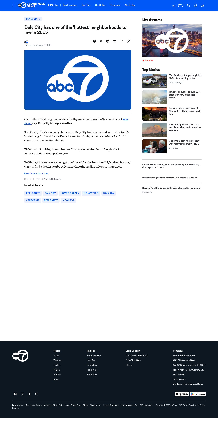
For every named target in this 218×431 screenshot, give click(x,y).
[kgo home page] (20, 356)
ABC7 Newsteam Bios (184, 360)
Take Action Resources (137, 355)
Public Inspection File (129, 405)
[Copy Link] (128, 41)
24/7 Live (53, 5)
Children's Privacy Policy (53, 405)
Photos (56, 374)
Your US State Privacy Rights (77, 405)
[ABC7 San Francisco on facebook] (15, 394)
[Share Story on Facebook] (94, 41)
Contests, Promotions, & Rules (188, 384)
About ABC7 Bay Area (184, 355)
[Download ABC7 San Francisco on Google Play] (198, 394)
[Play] (172, 40)
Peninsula (115, 5)
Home (56, 355)
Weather (57, 360)
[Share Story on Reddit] (107, 41)
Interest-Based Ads (110, 405)
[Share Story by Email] (121, 41)
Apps (55, 379)
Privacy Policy (17, 405)
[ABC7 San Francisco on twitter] (22, 394)
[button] (14, 5)
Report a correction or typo (36, 173)
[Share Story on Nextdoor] (114, 41)
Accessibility (179, 374)
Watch (56, 370)
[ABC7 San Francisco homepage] (31, 5)
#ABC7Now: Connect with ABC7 (189, 365)
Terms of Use (95, 405)
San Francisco (70, 5)
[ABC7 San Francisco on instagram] (29, 394)
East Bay (86, 5)
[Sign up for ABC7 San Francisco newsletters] (37, 394)
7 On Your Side (133, 360)
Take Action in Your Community (188, 370)
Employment (179, 379)
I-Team (129, 365)
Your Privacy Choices (34, 405)
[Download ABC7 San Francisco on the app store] (182, 394)
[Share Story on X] (101, 41)
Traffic (56, 365)
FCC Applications (146, 405)
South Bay (100, 5)
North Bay (130, 5)
